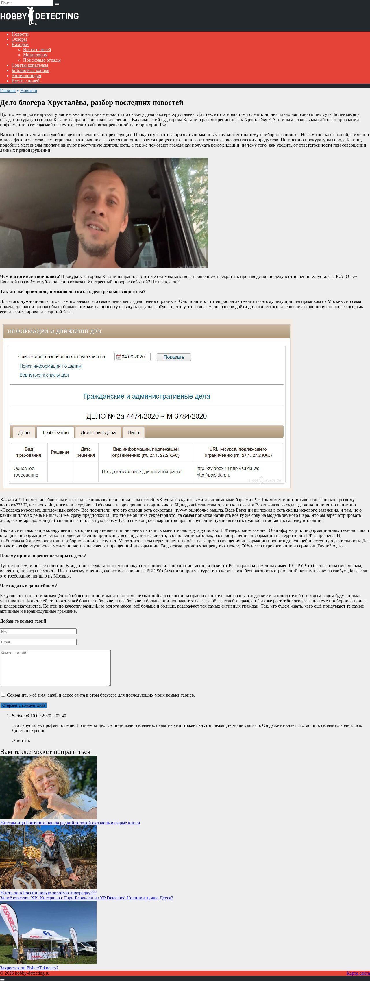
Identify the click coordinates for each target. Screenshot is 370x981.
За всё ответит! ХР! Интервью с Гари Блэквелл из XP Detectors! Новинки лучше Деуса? (86, 897)
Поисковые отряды (42, 60)
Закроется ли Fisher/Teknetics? (29, 967)
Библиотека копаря (30, 70)
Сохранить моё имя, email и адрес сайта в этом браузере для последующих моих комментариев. (101, 695)
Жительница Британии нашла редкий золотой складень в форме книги (70, 822)
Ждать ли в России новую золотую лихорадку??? (48, 892)
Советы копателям (30, 65)
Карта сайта (358, 973)
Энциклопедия (26, 75)
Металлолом (35, 54)
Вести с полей (37, 49)
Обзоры (19, 39)
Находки (20, 44)
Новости (20, 34)
